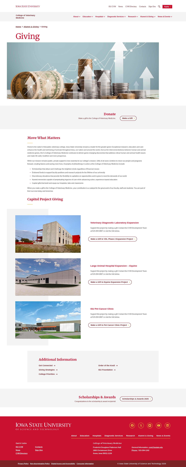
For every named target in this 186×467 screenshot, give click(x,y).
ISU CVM (112, 6)
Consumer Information (85, 464)
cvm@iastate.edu (156, 447)
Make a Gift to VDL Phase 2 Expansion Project (112, 239)
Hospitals (97, 436)
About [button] (75, 17)
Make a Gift (127, 118)
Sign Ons (152, 6)
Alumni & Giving (31, 27)
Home (18, 27)
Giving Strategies (47, 370)
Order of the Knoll (106, 365)
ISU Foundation (105, 370)
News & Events (163, 436)
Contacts (142, 6)
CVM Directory (131, 6)
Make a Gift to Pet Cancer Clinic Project (109, 325)
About (74, 436)
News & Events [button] (164, 17)
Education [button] (87, 17)
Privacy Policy (23, 464)
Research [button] (132, 17)
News (120, 6)
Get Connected (46, 365)
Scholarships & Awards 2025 (135, 399)
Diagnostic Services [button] (115, 17)
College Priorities (47, 374)
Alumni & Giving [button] (146, 17)
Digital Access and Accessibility (63, 464)
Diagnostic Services (114, 436)
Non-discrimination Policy (40, 464)
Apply (166, 7)
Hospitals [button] (99, 17)
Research (130, 436)
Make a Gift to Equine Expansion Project (109, 282)
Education (84, 436)
